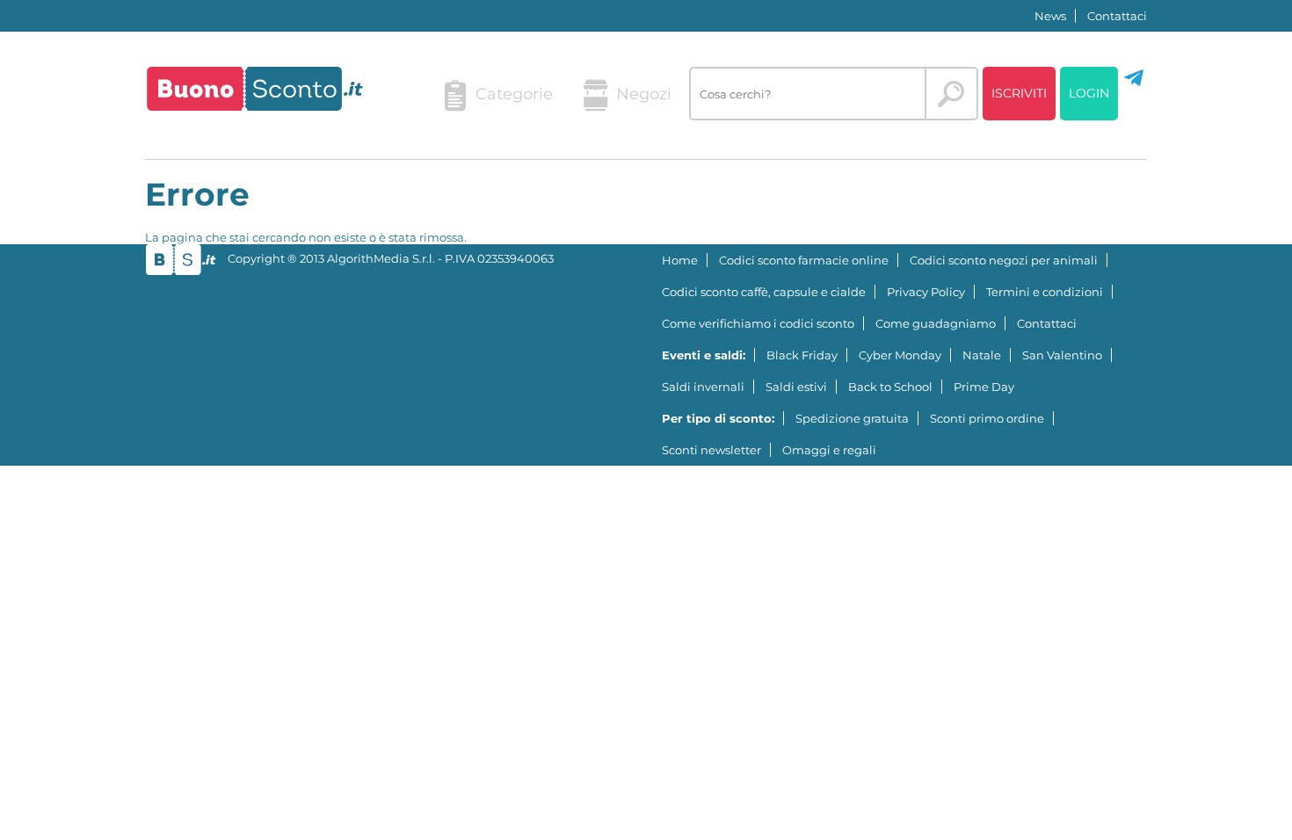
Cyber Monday (900, 355)
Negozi (643, 94)
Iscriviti (1019, 93)
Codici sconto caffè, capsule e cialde (764, 292)
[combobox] (807, 93)
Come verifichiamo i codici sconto (758, 323)
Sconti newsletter (711, 450)
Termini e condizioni (1044, 292)
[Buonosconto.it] (255, 89)
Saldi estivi (796, 387)
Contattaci (1117, 16)
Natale (981, 355)
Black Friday (802, 355)
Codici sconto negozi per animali (1004, 260)
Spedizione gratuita (852, 418)
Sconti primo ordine (987, 418)
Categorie (514, 94)
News (1050, 16)
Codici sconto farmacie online (804, 260)
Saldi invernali (703, 387)
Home (680, 260)
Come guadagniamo (935, 323)
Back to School (890, 387)
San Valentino (1062, 355)
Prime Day (984, 387)
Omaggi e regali (829, 450)
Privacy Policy (926, 292)
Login (1089, 93)
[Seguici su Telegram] (1133, 84)
